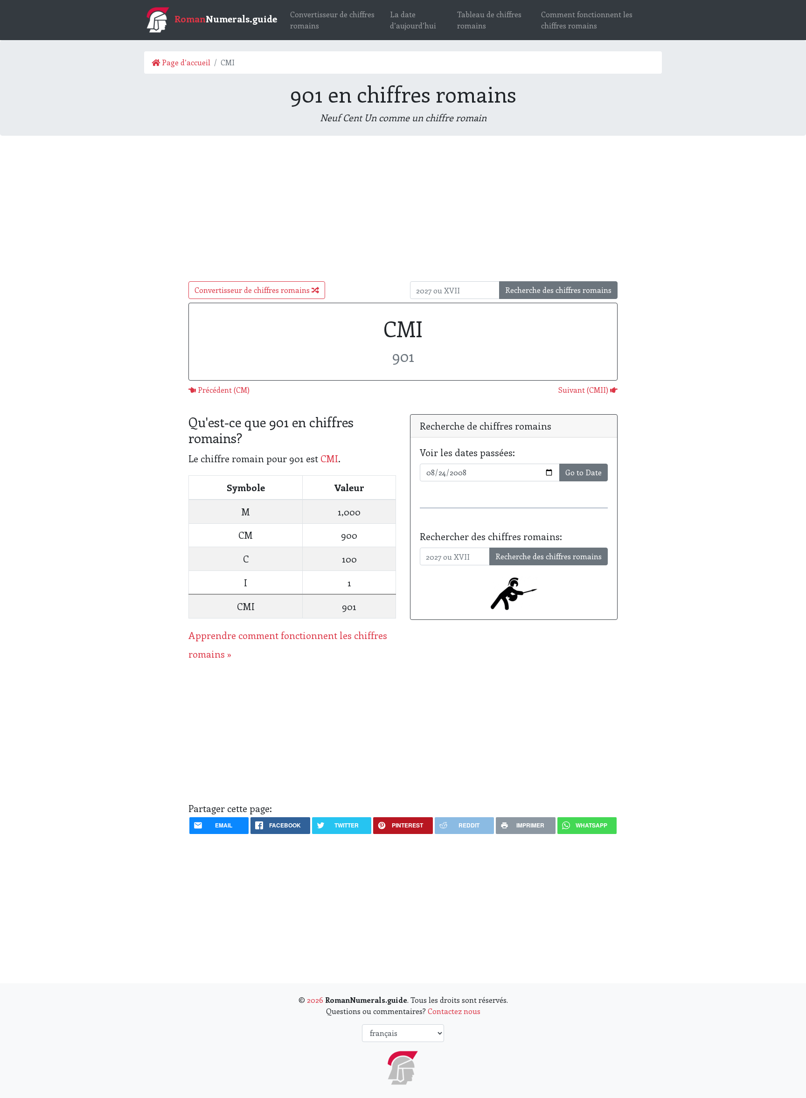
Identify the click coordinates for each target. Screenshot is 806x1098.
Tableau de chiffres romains (489, 19)
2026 (315, 1000)
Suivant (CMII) (584, 390)
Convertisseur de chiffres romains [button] (253, 290)
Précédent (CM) (223, 390)
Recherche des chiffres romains (558, 290)
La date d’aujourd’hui (413, 19)
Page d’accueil (185, 62)
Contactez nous (454, 1011)
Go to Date (583, 472)
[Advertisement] (403, 208)
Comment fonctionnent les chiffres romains (586, 19)
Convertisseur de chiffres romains (332, 19)
